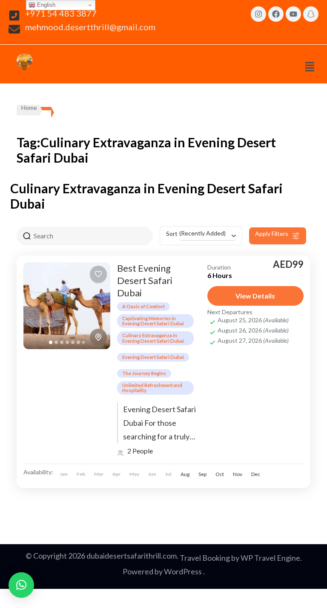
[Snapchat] (310, 14)
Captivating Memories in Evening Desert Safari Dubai (153, 320)
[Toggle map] (98, 337)
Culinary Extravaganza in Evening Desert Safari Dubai (153, 338)
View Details (255, 296)
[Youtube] (293, 14)
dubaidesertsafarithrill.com (131, 555)
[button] (309, 66)
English (45, 5)
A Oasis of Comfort (143, 306)
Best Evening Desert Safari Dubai (144, 280)
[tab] (50, 342)
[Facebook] (276, 14)
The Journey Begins (144, 373)
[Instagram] (258, 14)
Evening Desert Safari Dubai (153, 357)
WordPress (183, 571)
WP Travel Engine (270, 557)
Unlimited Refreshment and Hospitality (152, 387)
